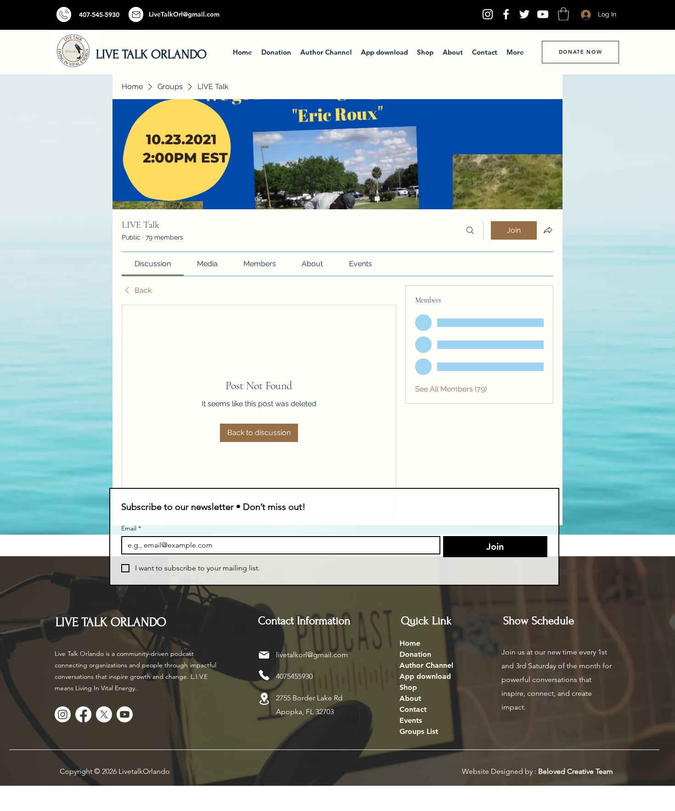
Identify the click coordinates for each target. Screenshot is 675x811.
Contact (413, 709)
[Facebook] (506, 14)
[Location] (264, 699)
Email (131, 528)
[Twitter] (524, 14)
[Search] (470, 230)
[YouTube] (543, 14)
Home (409, 643)
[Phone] (264, 675)
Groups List (418, 731)
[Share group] (547, 229)
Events (410, 720)
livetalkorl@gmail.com (312, 654)
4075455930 (294, 676)
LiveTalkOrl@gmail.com (184, 14)
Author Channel (426, 665)
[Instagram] (488, 14)
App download (425, 676)
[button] (563, 14)
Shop (408, 687)
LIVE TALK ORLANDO (151, 54)
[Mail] (63, 14)
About (410, 698)
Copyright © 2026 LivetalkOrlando (115, 771)
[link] (153, 263)
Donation (415, 654)
